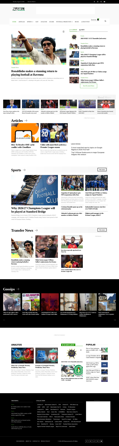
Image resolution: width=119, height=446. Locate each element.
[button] (105, 21)
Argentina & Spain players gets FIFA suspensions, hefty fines (92, 64)
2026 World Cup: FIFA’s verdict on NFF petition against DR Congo (92, 364)
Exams (82, 36)
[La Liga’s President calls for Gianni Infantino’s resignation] (104, 357)
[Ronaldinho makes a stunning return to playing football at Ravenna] (38, 47)
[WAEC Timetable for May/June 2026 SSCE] (87, 104)
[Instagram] (97, 2)
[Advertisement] (65, 10)
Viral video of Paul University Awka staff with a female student (30, 313)
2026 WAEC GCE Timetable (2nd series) (93, 38)
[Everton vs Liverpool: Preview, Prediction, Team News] (46, 355)
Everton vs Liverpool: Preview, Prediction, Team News (44, 366)
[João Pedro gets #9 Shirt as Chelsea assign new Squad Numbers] (74, 71)
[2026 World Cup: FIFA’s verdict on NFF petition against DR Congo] (104, 364)
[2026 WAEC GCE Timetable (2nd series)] (74, 37)
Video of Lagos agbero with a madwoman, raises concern (10, 313)
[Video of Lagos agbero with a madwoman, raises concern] (12, 302)
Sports (82, 52)
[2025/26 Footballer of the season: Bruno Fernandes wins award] (30, 104)
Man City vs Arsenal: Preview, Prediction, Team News (20, 366)
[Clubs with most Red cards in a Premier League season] (54, 132)
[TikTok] (94, 441)
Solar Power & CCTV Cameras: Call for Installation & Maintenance (87, 314)
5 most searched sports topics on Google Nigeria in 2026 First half (86, 149)
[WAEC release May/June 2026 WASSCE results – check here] (104, 379)
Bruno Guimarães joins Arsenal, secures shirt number (105, 112)
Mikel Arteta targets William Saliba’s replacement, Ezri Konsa (92, 81)
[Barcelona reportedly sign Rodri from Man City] (72, 241)
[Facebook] (94, 2)
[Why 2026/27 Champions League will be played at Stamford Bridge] (74, 54)
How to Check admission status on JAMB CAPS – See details (93, 350)
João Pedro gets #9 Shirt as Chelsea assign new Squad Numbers (93, 371)
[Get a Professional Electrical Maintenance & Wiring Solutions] (69, 302)
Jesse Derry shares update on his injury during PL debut (11, 112)
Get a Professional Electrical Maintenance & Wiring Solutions (69, 313)
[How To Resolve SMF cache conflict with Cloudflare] (25, 132)
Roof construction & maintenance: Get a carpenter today (106, 314)
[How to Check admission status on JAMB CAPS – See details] (72, 371)
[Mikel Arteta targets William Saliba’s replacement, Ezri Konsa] (74, 80)
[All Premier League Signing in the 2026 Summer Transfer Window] (68, 104)
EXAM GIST (68, 345)
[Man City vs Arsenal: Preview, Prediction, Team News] (22, 355)
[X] (101, 2)
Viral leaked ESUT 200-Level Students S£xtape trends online (49, 313)
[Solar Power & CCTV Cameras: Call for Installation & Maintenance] (88, 302)
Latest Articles (75, 144)
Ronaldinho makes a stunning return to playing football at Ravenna (93, 47)
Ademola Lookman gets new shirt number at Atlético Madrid (49, 112)
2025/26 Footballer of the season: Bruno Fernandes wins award (30, 112)
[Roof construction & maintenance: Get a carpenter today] (107, 302)
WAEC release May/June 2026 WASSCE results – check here (92, 379)
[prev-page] (4, 320)
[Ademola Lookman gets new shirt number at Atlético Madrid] (49, 104)
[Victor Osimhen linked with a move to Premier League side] (72, 261)
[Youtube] (104, 2)
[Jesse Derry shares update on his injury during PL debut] (11, 104)
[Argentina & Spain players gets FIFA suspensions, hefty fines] (74, 63)
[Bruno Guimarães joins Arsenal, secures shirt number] (106, 104)
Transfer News (15, 67)
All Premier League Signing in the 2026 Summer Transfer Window (68, 112)
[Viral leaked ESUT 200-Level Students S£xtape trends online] (50, 302)
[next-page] (114, 320)
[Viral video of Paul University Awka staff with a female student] (31, 302)
